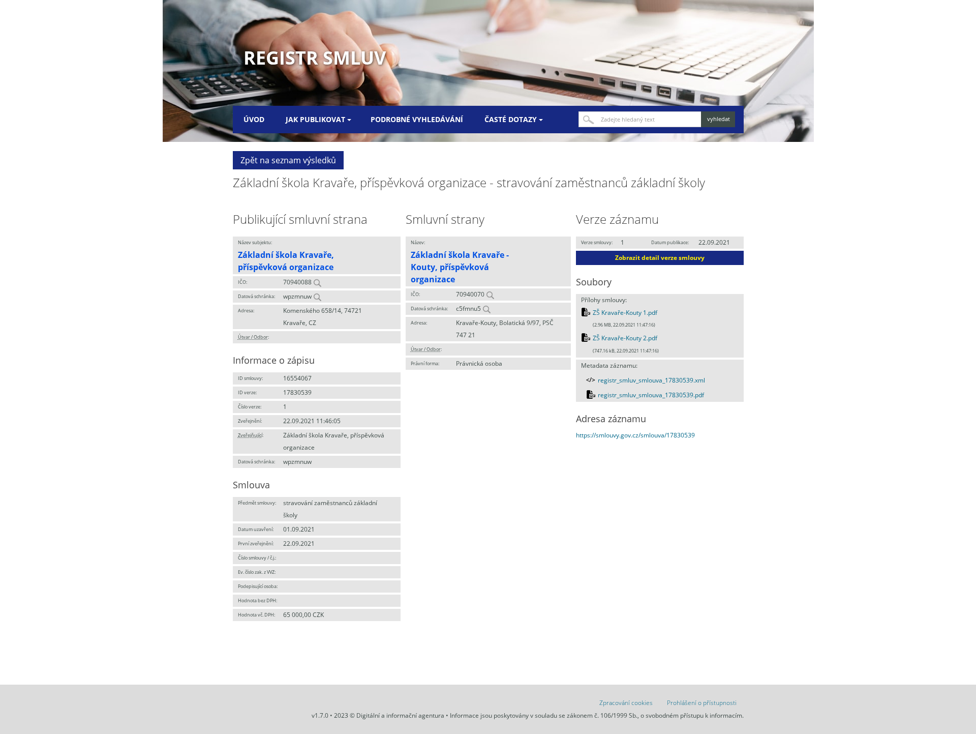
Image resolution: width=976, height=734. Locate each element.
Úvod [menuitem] (253, 119)
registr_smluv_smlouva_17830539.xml (651, 380)
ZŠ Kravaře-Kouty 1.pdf (625, 312)
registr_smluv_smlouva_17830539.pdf (651, 395)
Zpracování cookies (626, 702)
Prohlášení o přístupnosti (702, 702)
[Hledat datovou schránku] (317, 296)
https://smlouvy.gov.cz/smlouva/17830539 (635, 435)
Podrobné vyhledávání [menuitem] (417, 119)
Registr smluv (314, 57)
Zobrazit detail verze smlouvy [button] (660, 257)
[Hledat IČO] (317, 282)
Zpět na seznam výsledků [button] (288, 160)
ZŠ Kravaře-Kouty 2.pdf (625, 338)
